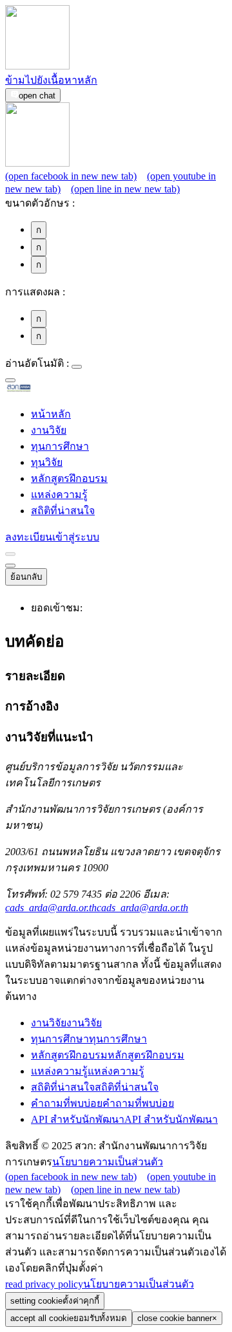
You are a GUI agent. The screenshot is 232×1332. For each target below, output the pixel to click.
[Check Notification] (10, 554)
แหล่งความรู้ (59, 494)
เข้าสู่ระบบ (75, 537)
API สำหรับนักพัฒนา (124, 1119)
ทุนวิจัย (47, 462)
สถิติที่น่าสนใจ (63, 510)
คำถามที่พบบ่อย (102, 1103)
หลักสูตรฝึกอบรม (69, 478)
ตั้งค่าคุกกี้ (54, 1301)
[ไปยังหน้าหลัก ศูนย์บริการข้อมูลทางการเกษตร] (39, 389)
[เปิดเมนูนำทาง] (10, 566)
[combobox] (10, 380)
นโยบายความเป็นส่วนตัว (107, 1161)
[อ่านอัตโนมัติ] (77, 367)
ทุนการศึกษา (60, 446)
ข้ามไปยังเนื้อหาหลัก (51, 80)
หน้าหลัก (51, 414)
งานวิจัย (48, 430)
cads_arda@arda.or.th (96, 907)
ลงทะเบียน (28, 537)
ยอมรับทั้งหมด (68, 1318)
